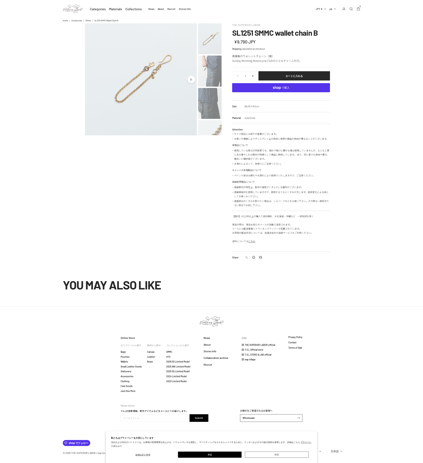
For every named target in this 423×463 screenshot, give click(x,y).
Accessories (76, 20)
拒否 (277, 454)
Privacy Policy (295, 337)
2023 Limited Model (176, 381)
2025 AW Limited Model (178, 366)
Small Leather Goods (131, 366)
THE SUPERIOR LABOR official (260, 344)
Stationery (126, 371)
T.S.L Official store (254, 349)
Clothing (125, 381)
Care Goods (127, 386)
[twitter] (247, 257)
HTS (168, 356)
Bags (123, 351)
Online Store (128, 337)
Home (65, 20)
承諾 (210, 454)
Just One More (128, 391)
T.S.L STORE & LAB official (258, 354)
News (207, 337)
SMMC (169, 351)
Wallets (124, 361)
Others (88, 20)
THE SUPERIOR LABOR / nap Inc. (88, 452)
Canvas (150, 351)
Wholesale (249, 417)
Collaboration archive (216, 357)
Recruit (208, 364)
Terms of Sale (295, 348)
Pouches (125, 356)
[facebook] (260, 257)
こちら (251, 241)
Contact (292, 342)
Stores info (210, 351)
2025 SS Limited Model (178, 371)
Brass (150, 361)
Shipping (236, 48)
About (207, 344)
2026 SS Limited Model (178, 361)
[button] (342, 9)
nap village (250, 359)
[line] (253, 257)
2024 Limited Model (176, 376)
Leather (151, 356)
